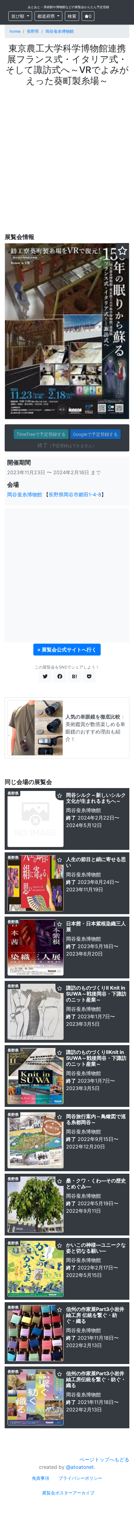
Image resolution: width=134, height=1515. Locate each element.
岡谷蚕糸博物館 (59, 31)
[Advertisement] (67, 156)
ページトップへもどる (104, 1459)
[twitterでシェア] (45, 676)
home (15, 31)
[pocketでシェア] (89, 676)
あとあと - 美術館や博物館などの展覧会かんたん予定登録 (68, 7)
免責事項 (40, 1478)
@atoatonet (80, 1467)
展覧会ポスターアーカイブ (68, 1492)
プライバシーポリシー (80, 1478)
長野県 (33, 31)
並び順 (18, 16)
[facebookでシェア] (59, 676)
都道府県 (46, 16)
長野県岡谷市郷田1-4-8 (75, 494)
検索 (72, 16)
